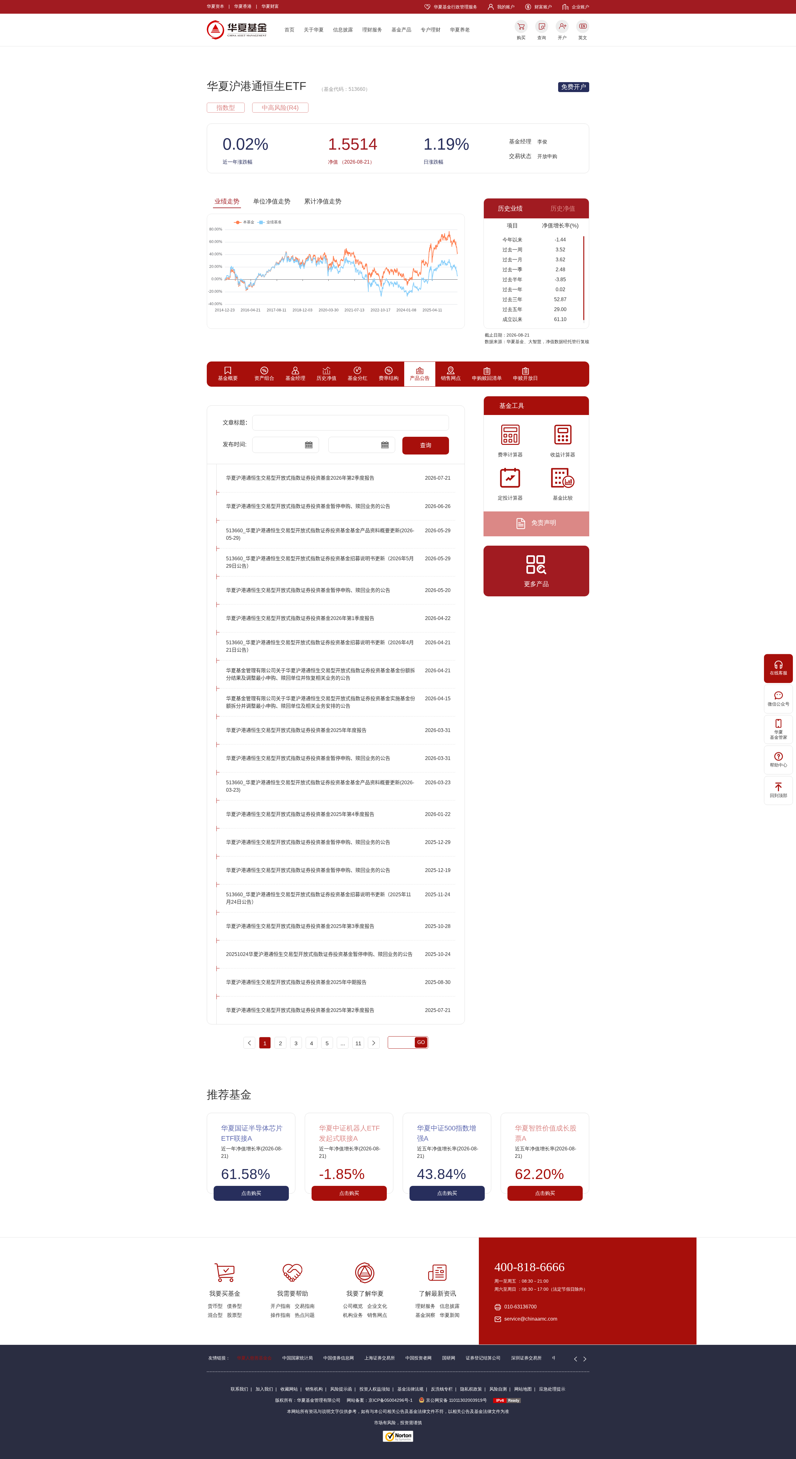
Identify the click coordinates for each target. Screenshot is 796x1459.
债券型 (234, 1306)
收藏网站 (289, 1389)
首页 (289, 29)
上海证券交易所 (379, 1357)
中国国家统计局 (297, 1357)
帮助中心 (778, 764)
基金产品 (401, 29)
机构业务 (353, 1315)
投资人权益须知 (374, 1389)
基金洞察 (425, 1315)
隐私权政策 (471, 1389)
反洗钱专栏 (442, 1389)
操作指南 (280, 1315)
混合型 (215, 1315)
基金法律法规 (410, 1389)
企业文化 (377, 1306)
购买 (521, 37)
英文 (582, 37)
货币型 (215, 1306)
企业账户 (580, 6)
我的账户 (506, 6)
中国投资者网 (418, 1357)
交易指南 (305, 1306)
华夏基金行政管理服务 (455, 6)
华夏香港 (243, 6)
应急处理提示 (552, 1389)
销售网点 (377, 1315)
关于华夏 (314, 29)
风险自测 (498, 1389)
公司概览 (353, 1306)
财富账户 (543, 6)
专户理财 (431, 29)
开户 (562, 37)
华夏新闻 (450, 1315)
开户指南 (280, 1306)
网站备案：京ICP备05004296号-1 (380, 1400)
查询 (541, 37)
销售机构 (314, 1389)
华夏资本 (215, 6)
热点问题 (305, 1315)
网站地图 (523, 1389)
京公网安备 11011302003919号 (456, 1400)
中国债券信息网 (338, 1357)
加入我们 (264, 1389)
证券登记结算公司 (483, 1357)
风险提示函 (341, 1389)
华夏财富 (270, 6)
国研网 (448, 1357)
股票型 (234, 1315)
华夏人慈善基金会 (254, 1357)
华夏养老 (460, 29)
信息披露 (343, 29)
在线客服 (778, 672)
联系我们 (239, 1389)
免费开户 (573, 86)
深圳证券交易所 (526, 1357)
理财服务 (372, 29)
